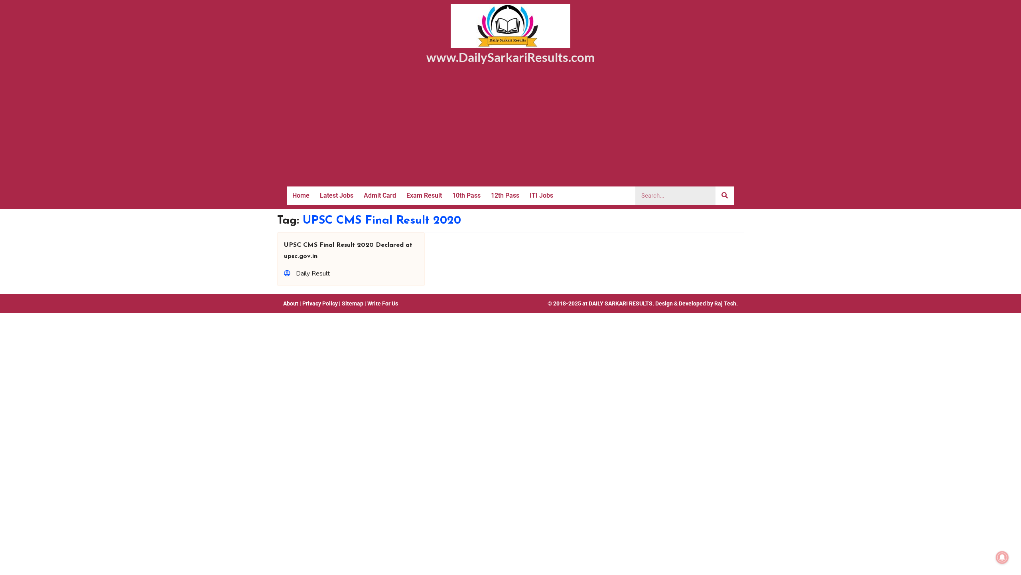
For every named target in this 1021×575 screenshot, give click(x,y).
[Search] (724, 195)
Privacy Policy (320, 303)
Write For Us (382, 303)
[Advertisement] (510, 126)
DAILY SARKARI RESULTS (620, 303)
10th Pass (466, 195)
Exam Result (424, 195)
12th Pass (505, 195)
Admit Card (380, 195)
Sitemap (352, 303)
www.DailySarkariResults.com (510, 57)
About (290, 303)
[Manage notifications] (1002, 557)
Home (300, 195)
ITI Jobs (541, 195)
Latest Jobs (336, 195)
